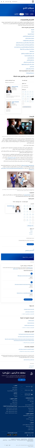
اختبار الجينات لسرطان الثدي (29, 311)
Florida (31, 231)
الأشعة (32, 29)
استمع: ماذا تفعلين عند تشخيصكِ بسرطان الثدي (26, 349)
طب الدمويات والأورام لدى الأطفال (27, 53)
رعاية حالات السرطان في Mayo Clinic (27, 49)
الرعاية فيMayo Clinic (16, 14)
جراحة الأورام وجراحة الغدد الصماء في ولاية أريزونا (25, 44)
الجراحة (32, 31)
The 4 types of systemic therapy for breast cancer (26, 336)
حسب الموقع (24, 83)
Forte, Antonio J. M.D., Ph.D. (11, 206)
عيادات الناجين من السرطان (29, 62)
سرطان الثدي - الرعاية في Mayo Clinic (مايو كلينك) (26, 240)
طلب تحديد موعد (30, 244)
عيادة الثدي (32, 66)
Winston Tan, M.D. (15, 86)
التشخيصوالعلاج (26, 14)
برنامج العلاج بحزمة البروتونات (28, 40)
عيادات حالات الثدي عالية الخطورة (28, 64)
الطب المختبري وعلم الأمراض (28, 36)
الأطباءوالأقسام (21, 14)
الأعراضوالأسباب (31, 14)
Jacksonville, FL (26, 85)
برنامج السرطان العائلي (29, 38)
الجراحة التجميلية (31, 34)
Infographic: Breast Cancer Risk (29, 309)
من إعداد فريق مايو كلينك (30, 238)
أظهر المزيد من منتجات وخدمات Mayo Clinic (27, 351)
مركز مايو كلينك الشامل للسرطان (27, 165)
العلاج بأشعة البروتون (11, 157)
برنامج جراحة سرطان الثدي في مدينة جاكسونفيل (25, 42)
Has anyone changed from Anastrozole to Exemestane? (24, 284)
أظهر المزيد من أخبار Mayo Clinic (29, 342)
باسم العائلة (24, 89)
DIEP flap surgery (31, 320)
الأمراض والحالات (30, 5)
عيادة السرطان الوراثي (30, 68)
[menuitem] (31, 14)
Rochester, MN (26, 87)
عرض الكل (30, 234)
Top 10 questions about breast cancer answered (26, 334)
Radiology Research (30, 73)
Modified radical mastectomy (29, 325)
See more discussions (28, 299)
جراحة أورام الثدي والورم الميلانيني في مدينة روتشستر (24, 47)
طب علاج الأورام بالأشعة (29, 55)
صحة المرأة (32, 51)
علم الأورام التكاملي (30, 60)
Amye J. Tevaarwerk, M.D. (15, 102)
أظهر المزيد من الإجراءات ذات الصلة (28, 327)
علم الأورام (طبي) (30, 57)
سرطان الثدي (28, 8)
